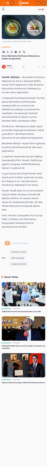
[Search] (12, 3)
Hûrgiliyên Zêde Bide (18, 264)
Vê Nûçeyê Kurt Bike (18, 252)
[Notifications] (43, 3)
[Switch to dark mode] (39, 3)
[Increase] (43, 67)
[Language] (7, 3)
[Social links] (3, 3)
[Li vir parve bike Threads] (20, 52)
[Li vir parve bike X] (8, 52)
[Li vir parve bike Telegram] (16, 52)
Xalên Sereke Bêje (17, 258)
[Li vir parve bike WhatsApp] (12, 52)
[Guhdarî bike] (23, 67)
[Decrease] (39, 67)
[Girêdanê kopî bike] (24, 52)
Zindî (39, 9)
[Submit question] (7, 243)
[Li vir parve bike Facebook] (3, 52)
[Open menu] (3, 9)
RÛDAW (9, 66)
